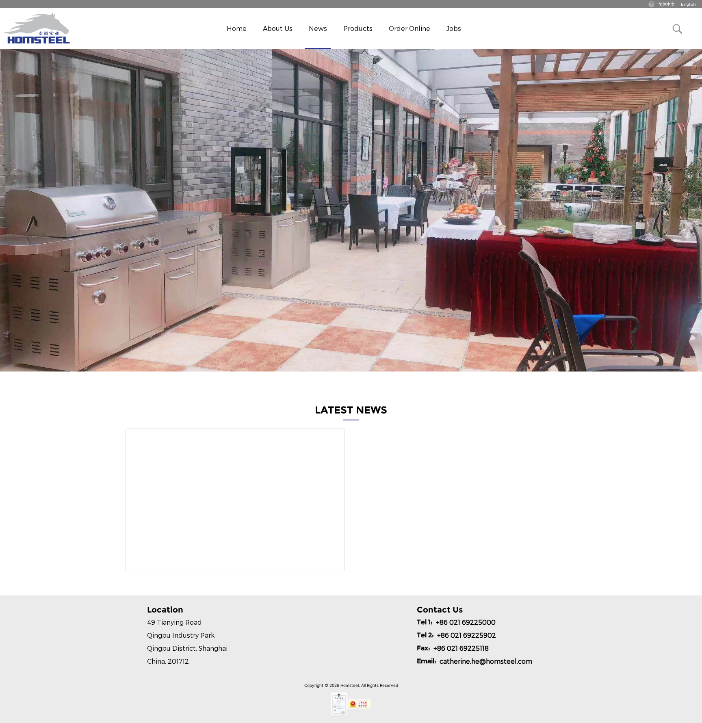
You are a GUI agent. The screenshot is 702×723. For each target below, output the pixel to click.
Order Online (409, 28)
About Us (277, 28)
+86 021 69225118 (461, 648)
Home (237, 28)
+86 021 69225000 (466, 622)
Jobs (453, 28)
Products (358, 28)
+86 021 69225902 (466, 635)
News (318, 28)
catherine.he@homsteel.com (486, 661)
